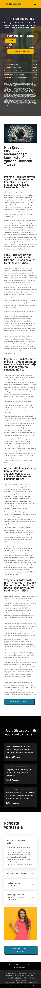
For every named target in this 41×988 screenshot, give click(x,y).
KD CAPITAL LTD (19, 975)
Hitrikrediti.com (21, 982)
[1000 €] (10, 45)
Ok (31, 985)
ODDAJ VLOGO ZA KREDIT (19, 702)
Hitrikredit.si (31, 982)
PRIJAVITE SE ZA (20, 51)
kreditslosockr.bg (13, 205)
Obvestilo (26, 965)
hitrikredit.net (11, 973)
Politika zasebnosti (19, 967)
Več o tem (35, 985)
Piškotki (18, 965)
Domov (11, 965)
